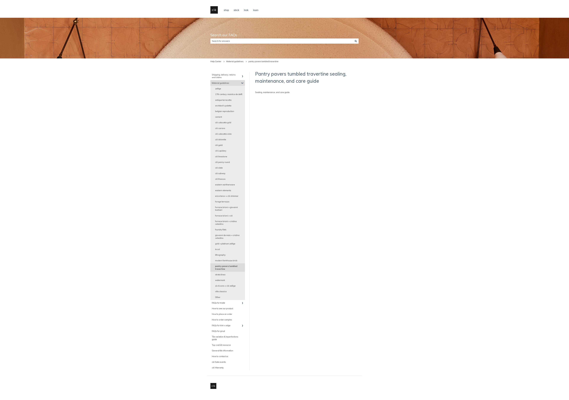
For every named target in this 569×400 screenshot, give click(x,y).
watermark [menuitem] (220, 280)
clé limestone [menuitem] (221, 156)
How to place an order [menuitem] (222, 314)
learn (255, 10)
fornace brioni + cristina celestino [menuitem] (226, 222)
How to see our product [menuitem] (222, 308)
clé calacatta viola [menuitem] (223, 134)
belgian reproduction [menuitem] (224, 111)
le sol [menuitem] (217, 249)
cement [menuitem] (218, 117)
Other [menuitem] (217, 297)
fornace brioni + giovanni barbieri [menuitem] (226, 208)
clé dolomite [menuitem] (220, 139)
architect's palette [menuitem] (223, 105)
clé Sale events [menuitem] (219, 362)
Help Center (215, 61)
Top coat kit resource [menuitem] (221, 345)
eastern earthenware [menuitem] (225, 184)
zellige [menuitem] (218, 88)
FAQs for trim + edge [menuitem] (221, 325)
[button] (242, 75)
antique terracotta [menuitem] (223, 100)
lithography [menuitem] (220, 255)
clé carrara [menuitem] (220, 128)
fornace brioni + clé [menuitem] (224, 215)
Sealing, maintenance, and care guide (272, 92)
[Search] (356, 41)
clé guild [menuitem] (219, 145)
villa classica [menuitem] (221, 291)
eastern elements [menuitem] (223, 190)
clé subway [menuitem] (220, 173)
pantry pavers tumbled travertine (263, 61)
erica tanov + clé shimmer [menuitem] (226, 196)
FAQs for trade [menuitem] (218, 303)
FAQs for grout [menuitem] (218, 331)
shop (226, 10)
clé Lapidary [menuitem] (220, 151)
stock (236, 10)
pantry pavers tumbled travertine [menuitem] (226, 267)
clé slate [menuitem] (219, 168)
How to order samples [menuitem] (222, 319)
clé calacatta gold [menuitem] (223, 122)
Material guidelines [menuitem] (220, 83)
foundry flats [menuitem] (220, 229)
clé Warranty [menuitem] (218, 367)
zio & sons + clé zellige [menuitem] (225, 286)
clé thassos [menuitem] (220, 179)
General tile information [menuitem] (222, 350)
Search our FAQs (223, 35)
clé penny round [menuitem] (222, 162)
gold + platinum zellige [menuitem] (225, 243)
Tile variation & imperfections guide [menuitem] (225, 338)
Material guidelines (234, 61)
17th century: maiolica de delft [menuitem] (228, 94)
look (246, 10)
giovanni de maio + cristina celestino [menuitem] (227, 236)
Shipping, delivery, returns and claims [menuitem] (224, 76)
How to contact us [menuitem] (220, 356)
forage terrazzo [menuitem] (222, 201)
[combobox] (281, 41)
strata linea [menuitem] (220, 274)
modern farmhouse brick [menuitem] (226, 260)
